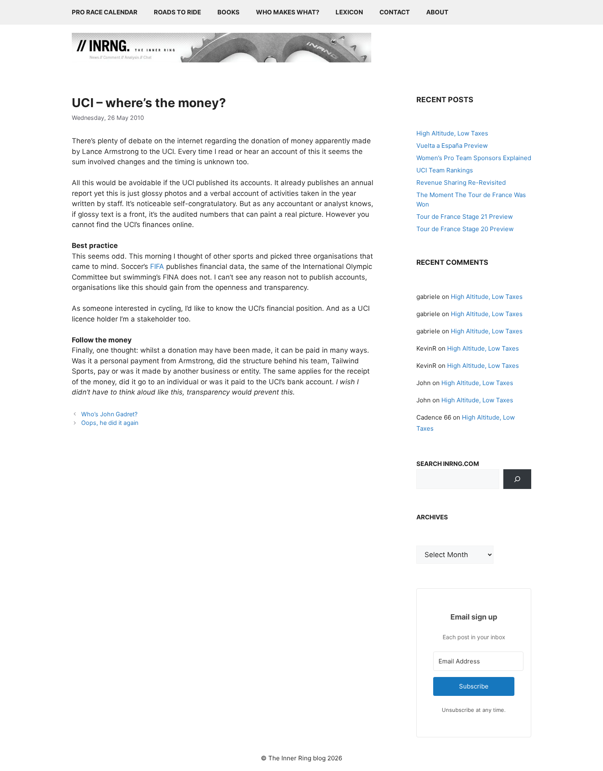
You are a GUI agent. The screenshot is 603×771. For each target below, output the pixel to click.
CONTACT (394, 12)
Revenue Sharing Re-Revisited (461, 182)
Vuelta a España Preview (452, 145)
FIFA (158, 266)
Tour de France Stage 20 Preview (465, 229)
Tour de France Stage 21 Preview (464, 216)
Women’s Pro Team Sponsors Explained (473, 158)
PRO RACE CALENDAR (104, 12)
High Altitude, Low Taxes (452, 133)
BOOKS (228, 12)
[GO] (517, 479)
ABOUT (437, 12)
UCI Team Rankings (444, 170)
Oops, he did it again (109, 422)
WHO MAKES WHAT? (287, 12)
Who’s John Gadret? (109, 414)
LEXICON (349, 12)
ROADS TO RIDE (177, 12)
